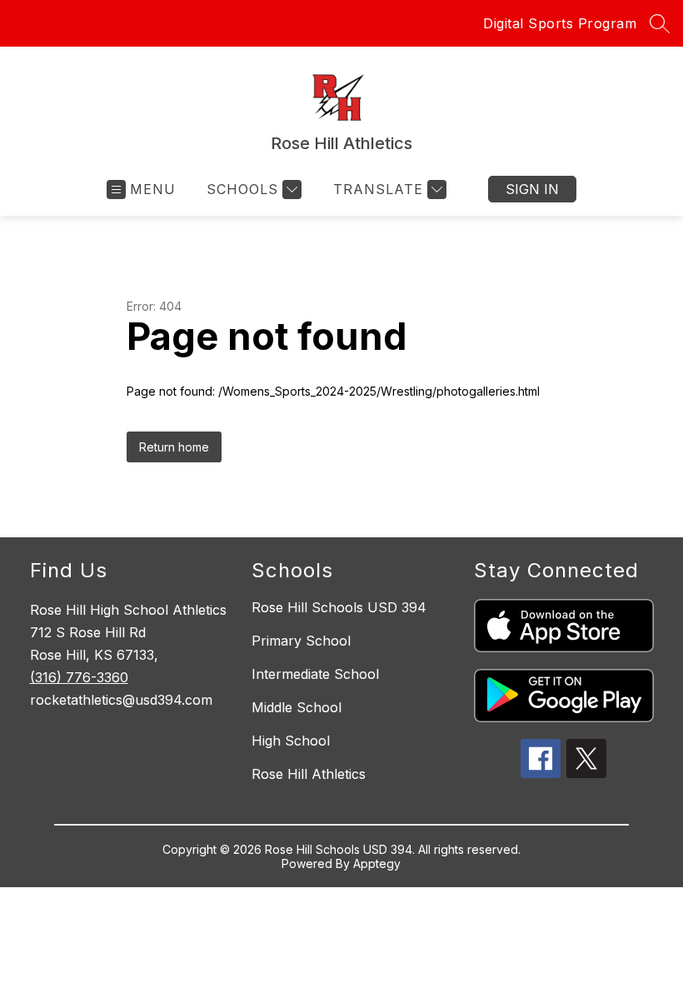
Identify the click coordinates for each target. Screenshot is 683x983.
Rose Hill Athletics (309, 774)
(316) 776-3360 (79, 677)
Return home (174, 447)
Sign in (532, 189)
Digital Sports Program (559, 23)
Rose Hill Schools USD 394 (339, 607)
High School (291, 740)
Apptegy (377, 863)
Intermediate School (315, 674)
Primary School (301, 640)
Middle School (297, 707)
